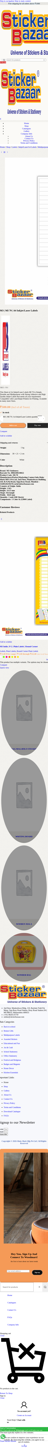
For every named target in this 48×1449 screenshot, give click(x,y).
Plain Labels (11, 651)
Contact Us (29, 138)
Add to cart (13, 425)
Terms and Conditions (29, 143)
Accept (24, 1446)
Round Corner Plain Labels (27, 651)
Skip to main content (23, 1)
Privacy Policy (29, 141)
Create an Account (24, 1415)
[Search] (45, 1287)
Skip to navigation (7, 1)
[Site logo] (21, 117)
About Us (29, 136)
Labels (2, 651)
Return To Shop (6, 1393)
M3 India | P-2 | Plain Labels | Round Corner (19, 646)
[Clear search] (44, 60)
